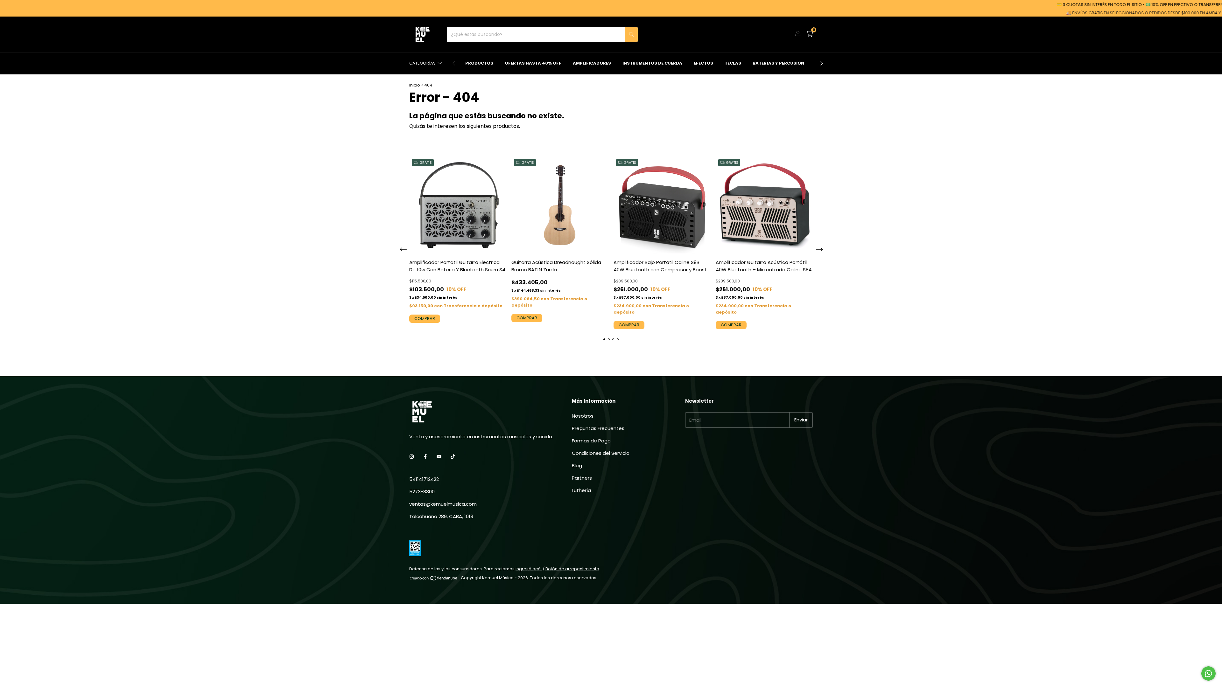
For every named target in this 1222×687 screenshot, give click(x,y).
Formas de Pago (591, 440)
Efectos (703, 63)
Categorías (422, 63)
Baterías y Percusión (778, 63)
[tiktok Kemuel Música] (452, 456)
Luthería (581, 490)
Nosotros (582, 416)
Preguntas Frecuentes (598, 428)
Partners (582, 478)
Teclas (733, 63)
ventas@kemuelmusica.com (443, 504)
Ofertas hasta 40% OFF (533, 63)
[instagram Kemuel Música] (411, 456)
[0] (809, 34)
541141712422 (424, 479)
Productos (479, 63)
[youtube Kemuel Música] (439, 456)
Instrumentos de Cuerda (652, 63)
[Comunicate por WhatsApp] (1208, 673)
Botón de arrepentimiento (572, 569)
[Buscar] (631, 34)
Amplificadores (592, 63)
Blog (577, 465)
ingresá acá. (529, 569)
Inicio (414, 85)
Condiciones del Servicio (600, 453)
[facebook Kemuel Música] (425, 456)
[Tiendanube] (434, 579)
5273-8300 (422, 491)
